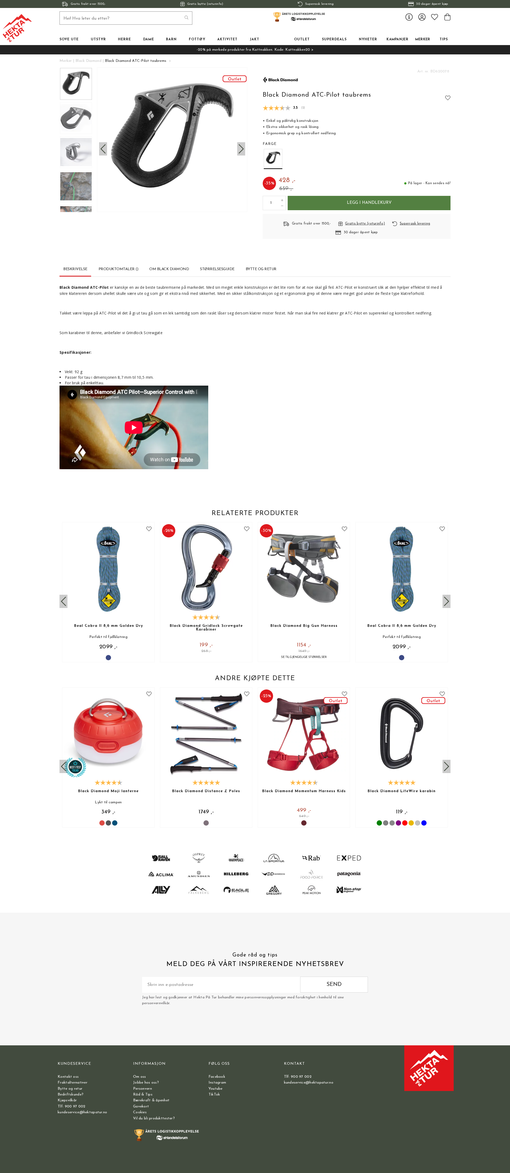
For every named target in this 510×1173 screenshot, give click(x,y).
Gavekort (141, 1107)
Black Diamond (88, 61)
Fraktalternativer (72, 1083)
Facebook (217, 1077)
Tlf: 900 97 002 (71, 1107)
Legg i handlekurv (369, 203)
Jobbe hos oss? (146, 1083)
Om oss (139, 1077)
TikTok (214, 1095)
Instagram (217, 1083)
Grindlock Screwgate (144, 332)
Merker (422, 39)
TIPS (444, 39)
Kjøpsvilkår (67, 1100)
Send (334, 984)
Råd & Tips (142, 1095)
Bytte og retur (70, 1089)
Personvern (142, 1089)
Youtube (216, 1089)
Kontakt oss (68, 1077)
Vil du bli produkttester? (154, 1118)
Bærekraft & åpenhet (151, 1100)
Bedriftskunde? (70, 1095)
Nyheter (368, 39)
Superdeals (334, 39)
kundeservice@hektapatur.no (82, 1112)
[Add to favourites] (447, 97)
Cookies (140, 1112)
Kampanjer (397, 39)
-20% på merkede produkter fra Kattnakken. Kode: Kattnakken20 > (255, 50)
